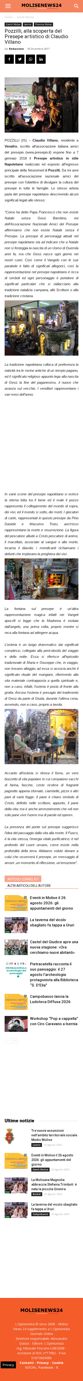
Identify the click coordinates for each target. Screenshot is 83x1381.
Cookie (57, 1363)
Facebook (46, 1367)
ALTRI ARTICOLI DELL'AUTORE (29, 886)
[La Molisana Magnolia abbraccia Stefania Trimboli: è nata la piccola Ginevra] (16, 1185)
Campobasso (40, 1214)
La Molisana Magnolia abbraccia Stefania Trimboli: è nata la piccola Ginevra (54, 1184)
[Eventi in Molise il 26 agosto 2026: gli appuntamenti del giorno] (16, 903)
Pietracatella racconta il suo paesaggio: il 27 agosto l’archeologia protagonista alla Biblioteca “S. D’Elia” (54, 974)
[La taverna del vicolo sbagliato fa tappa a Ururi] (16, 925)
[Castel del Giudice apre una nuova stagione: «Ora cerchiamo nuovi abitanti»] (16, 947)
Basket (37, 1194)
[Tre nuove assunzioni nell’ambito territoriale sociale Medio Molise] (10, 1136)
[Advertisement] (41, 444)
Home (9, 17)
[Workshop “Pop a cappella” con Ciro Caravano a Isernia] (16, 1024)
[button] (76, 6)
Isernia (27, 24)
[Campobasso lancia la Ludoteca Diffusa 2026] (16, 1002)
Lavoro (37, 1144)
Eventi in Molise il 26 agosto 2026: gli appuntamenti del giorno (51, 903)
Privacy (43, 1363)
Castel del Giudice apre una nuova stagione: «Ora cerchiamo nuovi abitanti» (54, 947)
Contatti (27, 1363)
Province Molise (43, 24)
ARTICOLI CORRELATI (23, 879)
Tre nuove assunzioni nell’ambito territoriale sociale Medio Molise (54, 1135)
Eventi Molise (25, 17)
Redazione (16, 48)
